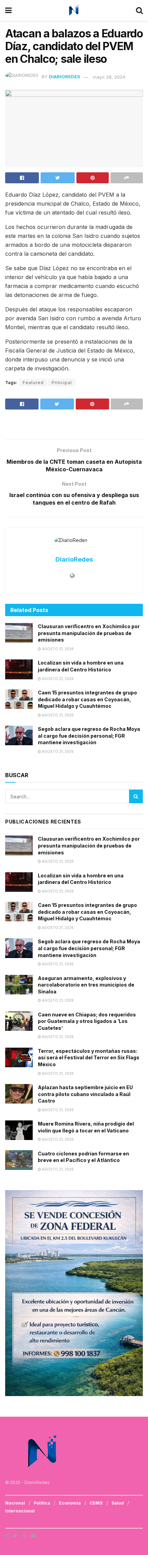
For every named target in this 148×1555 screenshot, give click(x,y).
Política (42, 1503)
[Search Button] (136, 796)
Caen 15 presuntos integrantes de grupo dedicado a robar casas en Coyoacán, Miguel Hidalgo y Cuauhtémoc (87, 699)
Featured (33, 382)
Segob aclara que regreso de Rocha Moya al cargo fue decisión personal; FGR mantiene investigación (89, 735)
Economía (70, 1503)
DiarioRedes (64, 77)
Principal (62, 382)
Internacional (20, 1510)
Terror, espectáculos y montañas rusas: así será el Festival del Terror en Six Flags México (88, 1057)
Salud (118, 1503)
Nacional (15, 1503)
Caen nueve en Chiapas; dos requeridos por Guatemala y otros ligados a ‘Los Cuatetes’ (87, 1021)
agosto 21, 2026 (57, 649)
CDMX (96, 1503)
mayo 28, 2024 (109, 77)
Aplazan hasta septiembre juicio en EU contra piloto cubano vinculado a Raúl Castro (85, 1094)
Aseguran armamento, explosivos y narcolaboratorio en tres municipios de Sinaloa (86, 984)
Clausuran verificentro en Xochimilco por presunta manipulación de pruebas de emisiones (89, 633)
